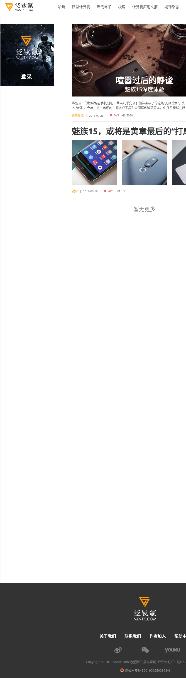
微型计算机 (81, 6)
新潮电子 (104, 6)
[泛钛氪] (16, 7)
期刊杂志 (171, 6)
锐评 (75, 191)
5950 (129, 115)
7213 (125, 191)
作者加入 (157, 636)
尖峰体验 (78, 115)
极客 (121, 6)
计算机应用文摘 (145, 6)
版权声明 (149, 662)
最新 (61, 6)
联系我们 (133, 636)
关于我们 (108, 636)
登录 (26, 76)
